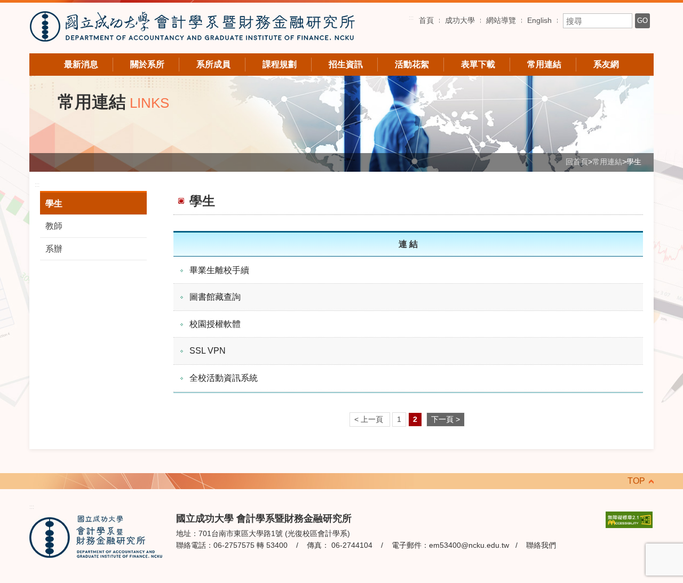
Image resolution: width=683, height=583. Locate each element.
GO (642, 21)
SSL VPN (207, 350)
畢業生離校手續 (219, 270)
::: (411, 17)
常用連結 (544, 64)
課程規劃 (280, 64)
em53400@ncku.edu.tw (469, 545)
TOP (636, 480)
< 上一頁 (369, 420)
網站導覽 (501, 20)
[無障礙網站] (629, 518)
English (539, 20)
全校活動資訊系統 (223, 377)
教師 (53, 225)
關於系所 (147, 64)
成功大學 (460, 20)
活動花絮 (412, 64)
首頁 (426, 20)
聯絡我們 (541, 545)
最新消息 (81, 64)
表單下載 (478, 64)
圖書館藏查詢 (215, 296)
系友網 (606, 64)
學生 (53, 203)
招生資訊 (346, 64)
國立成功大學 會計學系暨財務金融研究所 (192, 28)
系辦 (53, 248)
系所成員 (213, 64)
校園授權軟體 (215, 324)
